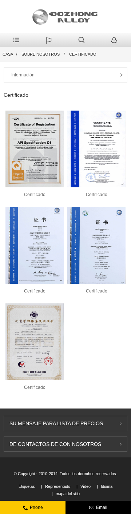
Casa (8, 54)
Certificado (82, 54)
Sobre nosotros (40, 54)
